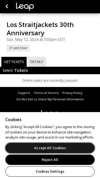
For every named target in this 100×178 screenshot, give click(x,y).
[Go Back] (7, 6)
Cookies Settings (50, 171)
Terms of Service (46, 93)
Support (24, 93)
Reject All (50, 159)
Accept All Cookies (50, 147)
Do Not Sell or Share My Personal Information (50, 99)
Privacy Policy (72, 93)
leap (42, 7)
